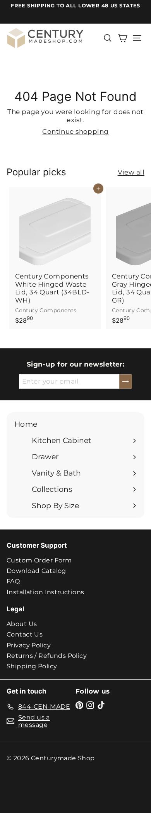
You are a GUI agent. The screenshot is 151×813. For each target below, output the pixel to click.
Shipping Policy (32, 666)
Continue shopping (75, 131)
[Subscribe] (125, 381)
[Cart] (122, 38)
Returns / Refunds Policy (47, 655)
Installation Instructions (45, 592)
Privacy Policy (29, 645)
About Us (22, 624)
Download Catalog (36, 570)
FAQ (13, 581)
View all (131, 172)
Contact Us (25, 634)
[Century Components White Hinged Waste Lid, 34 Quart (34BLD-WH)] (55, 258)
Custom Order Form (39, 560)
